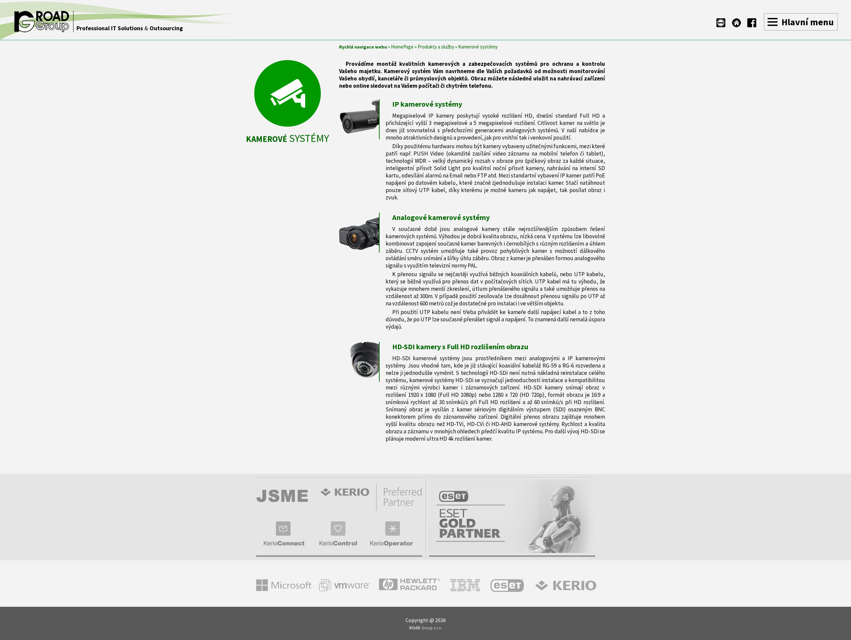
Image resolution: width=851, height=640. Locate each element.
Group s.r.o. (425, 628)
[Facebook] (751, 22)
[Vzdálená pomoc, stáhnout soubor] (720, 22)
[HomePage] (736, 22)
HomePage (402, 47)
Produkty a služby (436, 47)
